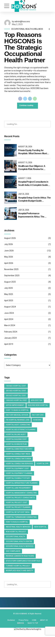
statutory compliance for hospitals (23, 561)
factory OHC (38, 415)
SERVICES (20, 623)
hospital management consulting (21, 493)
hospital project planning (18, 507)
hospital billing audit (16, 434)
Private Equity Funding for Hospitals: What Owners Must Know (32, 152)
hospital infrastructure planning (22, 483)
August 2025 (10, 282)
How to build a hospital (17, 522)
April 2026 (8, 263)
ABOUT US (44, 620)
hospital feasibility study (18, 478)
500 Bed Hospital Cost (16, 396)
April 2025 (8, 300)
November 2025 (11, 269)
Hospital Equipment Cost (17, 468)
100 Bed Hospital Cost (16, 386)
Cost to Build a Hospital (17, 410)
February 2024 (10, 332)
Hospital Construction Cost (19, 449)
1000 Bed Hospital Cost (16, 400)
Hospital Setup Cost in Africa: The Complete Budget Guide (34, 199)
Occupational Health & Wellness (27, 29)
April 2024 (8, 319)
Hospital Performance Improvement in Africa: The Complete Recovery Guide (31, 215)
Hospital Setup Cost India (17, 512)
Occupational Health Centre (19, 541)
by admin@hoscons (21, 21)
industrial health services (18, 527)
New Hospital (40, 527)
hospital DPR (42, 464)
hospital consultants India (18, 459)
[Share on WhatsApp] (35, 99)
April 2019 (8, 344)
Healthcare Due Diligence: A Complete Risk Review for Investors (31, 168)
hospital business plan (16, 444)
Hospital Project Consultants (20, 498)
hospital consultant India (18, 454)
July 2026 (8, 244)
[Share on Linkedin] (30, 99)
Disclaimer (11, 620)
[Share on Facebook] (20, 99)
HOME (34, 620)
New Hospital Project (16, 532)
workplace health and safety (19, 571)
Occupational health (15, 536)
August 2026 (10, 238)
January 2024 (10, 338)
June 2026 (9, 250)
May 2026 (8, 257)
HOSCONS (37, 420)
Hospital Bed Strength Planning (20, 430)
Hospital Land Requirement (18, 488)
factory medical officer (17, 415)
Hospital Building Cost (16, 439)
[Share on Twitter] (25, 99)
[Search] (47, 124)
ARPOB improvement (15, 405)
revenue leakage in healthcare (20, 556)
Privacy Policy (23, 620)
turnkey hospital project (18, 566)
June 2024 (9, 313)
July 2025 (8, 288)
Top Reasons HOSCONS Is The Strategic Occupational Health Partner (24, 47)
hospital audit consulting (18, 425)
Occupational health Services (19, 546)
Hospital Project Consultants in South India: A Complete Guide (33, 183)
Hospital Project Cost (16, 502)
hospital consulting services (19, 464)
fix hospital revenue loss (17, 420)
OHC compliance (13, 551)
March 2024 (9, 325)
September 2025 (11, 275)
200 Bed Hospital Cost (16, 391)
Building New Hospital (38, 405)
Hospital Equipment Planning (19, 473)
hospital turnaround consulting (21, 517)
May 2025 (8, 294)
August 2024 (10, 307)
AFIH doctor (36, 400)
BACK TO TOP (33, 623)
